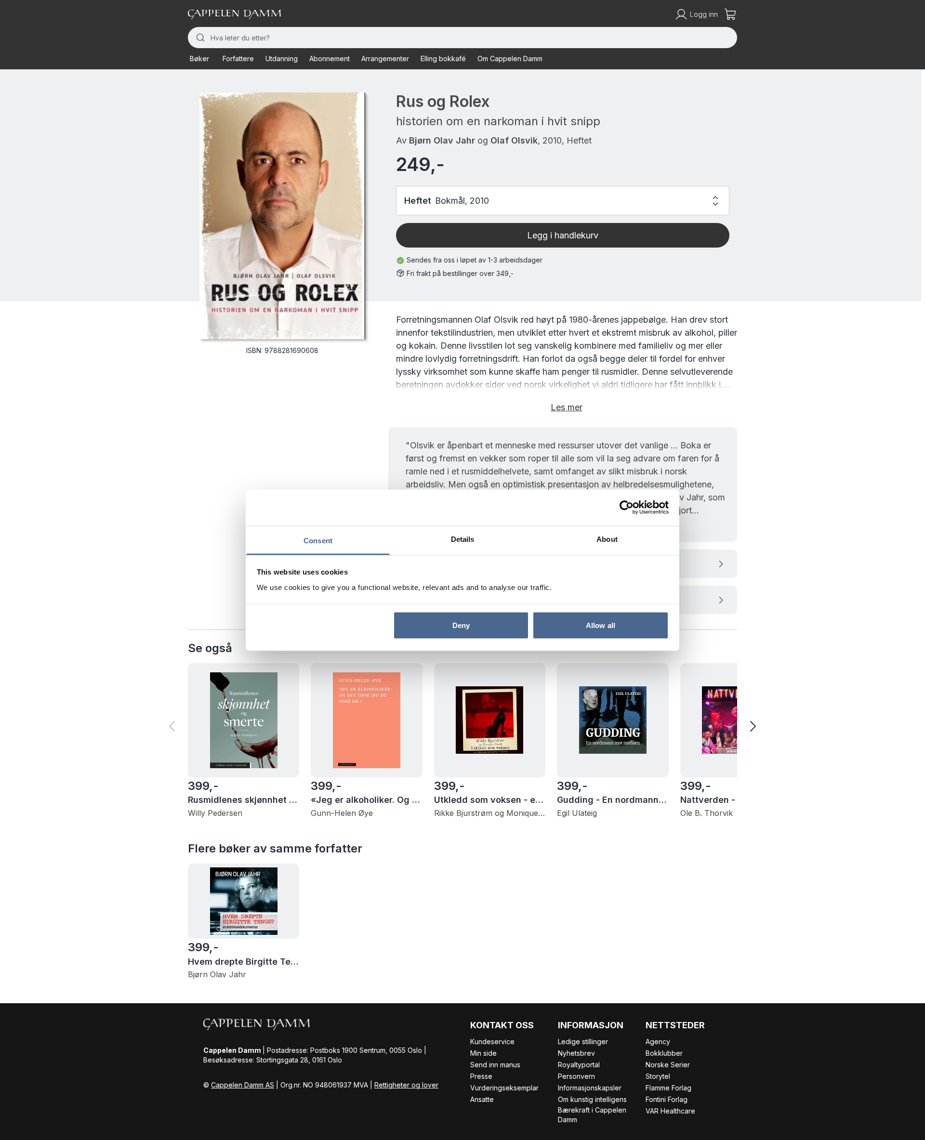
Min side (483, 1053)
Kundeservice (492, 1041)
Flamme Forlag (668, 1088)
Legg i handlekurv (562, 235)
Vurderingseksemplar (504, 1088)
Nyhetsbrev (576, 1053)
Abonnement (329, 58)
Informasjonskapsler (589, 1088)
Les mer (566, 407)
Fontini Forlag (666, 1099)
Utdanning (281, 58)
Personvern (576, 1076)
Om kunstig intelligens (592, 1099)
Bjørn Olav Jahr (442, 140)
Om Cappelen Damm (509, 58)
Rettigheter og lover (406, 1085)
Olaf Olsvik (514, 140)
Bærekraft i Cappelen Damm (592, 1115)
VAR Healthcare (670, 1111)
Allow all (600, 625)
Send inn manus (495, 1065)
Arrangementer (385, 58)
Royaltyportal (579, 1065)
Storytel (658, 1076)
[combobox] (462, 37)
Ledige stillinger (583, 1041)
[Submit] (199, 37)
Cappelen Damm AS (242, 1085)
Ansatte (482, 1099)
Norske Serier (668, 1065)
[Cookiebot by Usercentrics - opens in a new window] (626, 507)
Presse (481, 1076)
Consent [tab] (318, 540)
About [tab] (607, 539)
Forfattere (238, 58)
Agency (658, 1041)
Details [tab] (463, 539)
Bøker (199, 58)
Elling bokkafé (443, 58)
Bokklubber (664, 1053)
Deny (461, 625)
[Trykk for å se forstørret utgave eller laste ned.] (282, 215)
